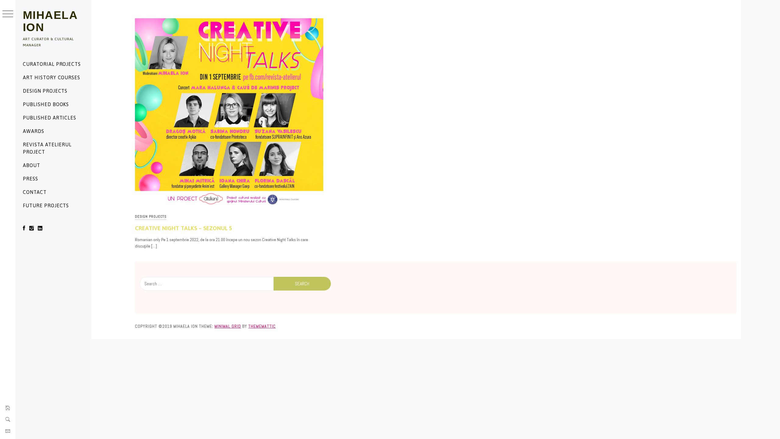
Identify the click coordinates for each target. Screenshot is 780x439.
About (31, 165)
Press (30, 178)
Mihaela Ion (50, 21)
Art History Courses (51, 77)
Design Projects (45, 91)
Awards (33, 131)
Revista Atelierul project (47, 148)
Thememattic (262, 326)
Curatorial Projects (52, 64)
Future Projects (46, 205)
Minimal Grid (227, 326)
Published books (46, 104)
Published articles (49, 117)
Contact (35, 192)
